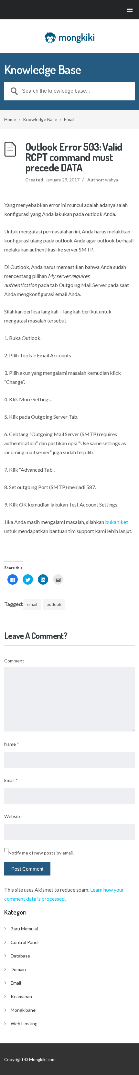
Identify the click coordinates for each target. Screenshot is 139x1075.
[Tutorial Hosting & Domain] (69, 37)
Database (20, 955)
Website (13, 816)
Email (69, 119)
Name (11, 744)
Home (10, 119)
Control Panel (24, 942)
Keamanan (21, 996)
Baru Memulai (24, 928)
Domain (18, 969)
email (32, 604)
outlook (54, 604)
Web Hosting (24, 1023)
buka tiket (116, 522)
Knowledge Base (40, 119)
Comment (14, 660)
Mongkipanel (24, 1010)
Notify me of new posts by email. (41, 852)
